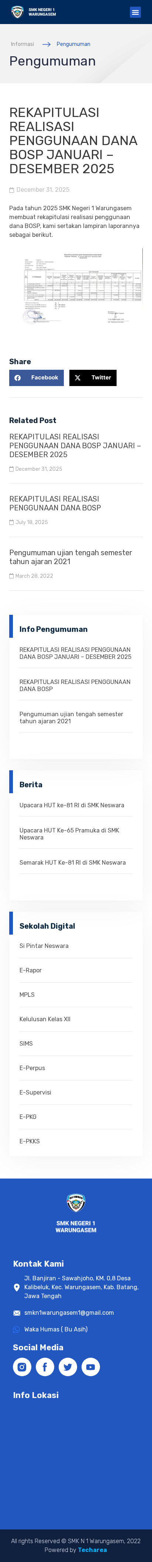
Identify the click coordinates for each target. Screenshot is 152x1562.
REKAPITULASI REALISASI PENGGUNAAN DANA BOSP (55, 503)
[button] (135, 12)
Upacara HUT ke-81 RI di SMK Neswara (72, 805)
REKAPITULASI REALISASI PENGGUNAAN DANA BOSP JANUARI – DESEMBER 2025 (75, 445)
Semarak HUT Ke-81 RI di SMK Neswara (73, 862)
